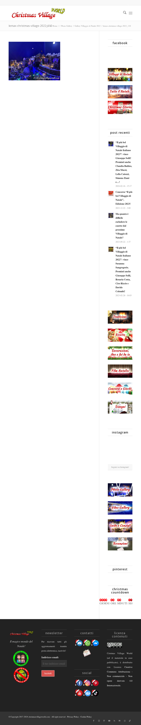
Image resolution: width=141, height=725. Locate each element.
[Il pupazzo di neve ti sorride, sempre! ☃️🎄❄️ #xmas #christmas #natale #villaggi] (120, 442)
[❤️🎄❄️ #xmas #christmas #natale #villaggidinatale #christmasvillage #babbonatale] (128, 451)
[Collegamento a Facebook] (93, 720)
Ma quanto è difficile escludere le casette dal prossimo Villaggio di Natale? (122, 225)
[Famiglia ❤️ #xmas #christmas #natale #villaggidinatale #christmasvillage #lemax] (120, 460)
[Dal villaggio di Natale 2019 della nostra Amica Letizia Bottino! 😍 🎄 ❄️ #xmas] (112, 451)
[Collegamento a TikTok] (129, 720)
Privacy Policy (73, 716)
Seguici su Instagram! (120, 467)
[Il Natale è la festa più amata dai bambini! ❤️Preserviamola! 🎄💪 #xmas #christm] (128, 442)
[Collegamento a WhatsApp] (124, 720)
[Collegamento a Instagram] (98, 720)
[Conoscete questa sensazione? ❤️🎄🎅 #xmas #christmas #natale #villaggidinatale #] (112, 442)
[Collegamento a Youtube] (109, 720)
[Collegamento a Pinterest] (104, 720)
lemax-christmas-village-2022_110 (30, 26)
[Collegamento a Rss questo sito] (114, 720)
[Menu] (130, 13)
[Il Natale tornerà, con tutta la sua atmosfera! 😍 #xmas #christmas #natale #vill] (120, 451)
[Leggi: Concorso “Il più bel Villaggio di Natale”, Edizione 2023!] (111, 193)
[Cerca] (123, 13)
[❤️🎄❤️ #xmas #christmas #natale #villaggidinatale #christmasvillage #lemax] (128, 460)
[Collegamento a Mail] (119, 720)
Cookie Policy (86, 716)
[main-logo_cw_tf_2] (38, 13)
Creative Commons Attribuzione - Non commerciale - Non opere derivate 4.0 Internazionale (119, 676)
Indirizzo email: (50, 657)
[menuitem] (123, 13)
